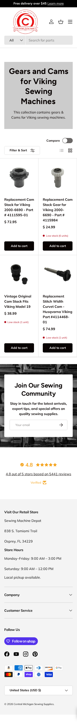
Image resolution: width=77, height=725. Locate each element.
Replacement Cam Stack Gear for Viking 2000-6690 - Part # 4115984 (58, 209)
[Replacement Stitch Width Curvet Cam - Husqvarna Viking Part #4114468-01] (58, 274)
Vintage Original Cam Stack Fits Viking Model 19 (17, 301)
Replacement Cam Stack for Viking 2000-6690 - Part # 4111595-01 (19, 207)
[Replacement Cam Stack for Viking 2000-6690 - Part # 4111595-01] (19, 178)
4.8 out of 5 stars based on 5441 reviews (38, 474)
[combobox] (38, 40)
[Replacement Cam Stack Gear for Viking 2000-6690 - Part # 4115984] (58, 178)
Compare (53, 141)
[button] (60, 21)
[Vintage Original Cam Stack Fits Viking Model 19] (19, 274)
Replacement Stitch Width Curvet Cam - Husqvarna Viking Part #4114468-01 (57, 309)
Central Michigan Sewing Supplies (34, 704)
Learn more (55, 3)
